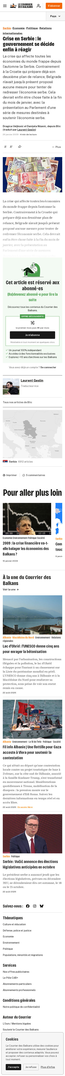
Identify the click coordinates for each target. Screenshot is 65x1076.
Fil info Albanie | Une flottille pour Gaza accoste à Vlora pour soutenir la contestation (32, 752)
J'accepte (13, 1067)
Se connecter (48, 367)
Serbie (7, 28)
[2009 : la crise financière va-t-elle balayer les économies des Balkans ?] (27, 519)
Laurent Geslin (26, 129)
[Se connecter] (40, 6)
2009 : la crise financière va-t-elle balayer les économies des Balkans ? (26, 548)
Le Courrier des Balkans (25, 6)
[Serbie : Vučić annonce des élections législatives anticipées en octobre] (32, 833)
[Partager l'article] (19, 146)
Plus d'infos (48, 1067)
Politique (32, 28)
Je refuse (30, 1067)
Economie (19, 28)
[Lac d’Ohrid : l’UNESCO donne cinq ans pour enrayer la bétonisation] (32, 615)
